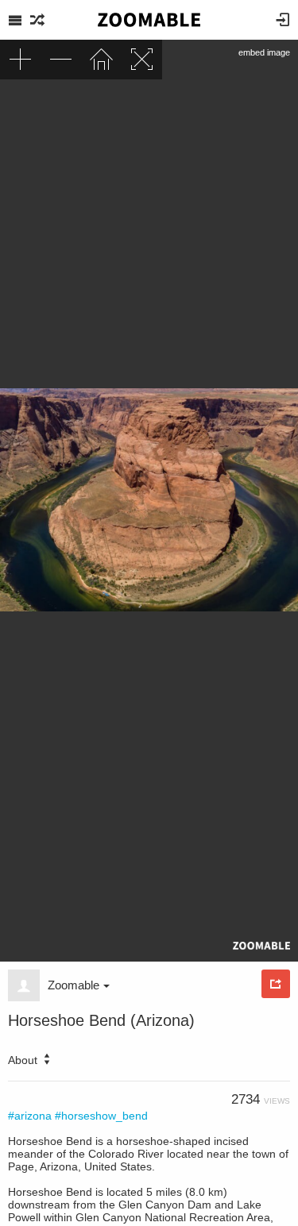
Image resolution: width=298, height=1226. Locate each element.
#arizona (30, 1115)
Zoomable (73, 985)
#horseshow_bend (101, 1115)
